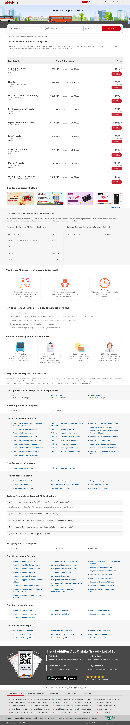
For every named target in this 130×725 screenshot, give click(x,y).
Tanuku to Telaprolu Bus (60, 488)
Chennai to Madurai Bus (85, 702)
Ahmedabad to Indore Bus (63, 709)
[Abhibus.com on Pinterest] (85, 687)
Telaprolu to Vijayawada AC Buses (25, 429)
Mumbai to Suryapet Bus (99, 634)
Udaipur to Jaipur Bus (84, 709)
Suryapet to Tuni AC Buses (61, 572)
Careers (47, 718)
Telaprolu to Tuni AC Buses (100, 440)
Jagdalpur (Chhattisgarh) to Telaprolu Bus (66, 485)
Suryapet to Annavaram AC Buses (63, 569)
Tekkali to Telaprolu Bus (99, 488)
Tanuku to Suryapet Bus (60, 638)
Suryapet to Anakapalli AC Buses (102, 574)
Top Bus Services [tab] (71, 693)
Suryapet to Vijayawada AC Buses (63, 565)
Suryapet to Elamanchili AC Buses (25, 576)
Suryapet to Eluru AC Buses (61, 576)
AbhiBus (8, 723)
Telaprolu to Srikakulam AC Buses (25, 444)
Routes (16, 718)
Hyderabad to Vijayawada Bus (43, 699)
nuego (15, 395)
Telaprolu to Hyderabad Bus (23, 468)
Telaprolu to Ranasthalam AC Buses (103, 444)
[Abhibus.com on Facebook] (68, 687)
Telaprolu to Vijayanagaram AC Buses (104, 437)
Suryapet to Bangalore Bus (61, 610)
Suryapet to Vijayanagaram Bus (101, 610)
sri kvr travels (95, 395)
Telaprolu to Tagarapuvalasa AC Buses (27, 440)
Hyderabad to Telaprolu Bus (23, 481)
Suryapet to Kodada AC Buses (24, 561)
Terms (64, 718)
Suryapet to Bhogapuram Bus (24, 618)
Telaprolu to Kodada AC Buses (62, 429)
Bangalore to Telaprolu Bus (100, 481)
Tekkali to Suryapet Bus (98, 638)
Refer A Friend (118, 2)
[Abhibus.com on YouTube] (75, 687)
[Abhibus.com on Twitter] (71, 687)
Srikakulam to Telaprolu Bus (23, 488)
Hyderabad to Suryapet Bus (23, 630)
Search (111, 28)
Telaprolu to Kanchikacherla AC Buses (104, 423)
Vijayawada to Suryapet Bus (61, 630)
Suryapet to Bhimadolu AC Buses (102, 586)
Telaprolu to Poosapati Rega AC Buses (65, 451)
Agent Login (79, 718)
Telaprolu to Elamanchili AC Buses (25, 455)
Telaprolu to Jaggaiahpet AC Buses (64, 433)
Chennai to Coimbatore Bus (108, 702)
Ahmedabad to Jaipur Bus (19, 709)
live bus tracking (41, 381)
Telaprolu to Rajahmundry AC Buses (26, 451)
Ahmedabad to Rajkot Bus (41, 709)
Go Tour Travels (57, 395)
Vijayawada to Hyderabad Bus (109, 699)
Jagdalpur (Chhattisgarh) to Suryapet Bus (66, 634)
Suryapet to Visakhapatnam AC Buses (27, 569)
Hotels (99, 2)
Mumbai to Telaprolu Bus (99, 485)
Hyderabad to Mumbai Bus (64, 699)
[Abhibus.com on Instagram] (78, 687)
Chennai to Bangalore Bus (63, 702)
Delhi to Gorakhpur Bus (62, 712)
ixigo (14, 723)
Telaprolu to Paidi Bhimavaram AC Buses (28, 448)
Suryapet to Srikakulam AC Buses (63, 580)
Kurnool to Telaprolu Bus (22, 485)
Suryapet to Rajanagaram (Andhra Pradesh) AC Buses (63, 590)
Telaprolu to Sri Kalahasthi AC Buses (103, 448)
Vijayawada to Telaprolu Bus (61, 481)
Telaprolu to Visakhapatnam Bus (63, 468)
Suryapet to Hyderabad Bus (23, 610)
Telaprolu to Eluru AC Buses (23, 433)
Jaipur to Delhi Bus (105, 709)
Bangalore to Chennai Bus (41, 702)
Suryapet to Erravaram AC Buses (102, 582)
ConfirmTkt (21, 723)
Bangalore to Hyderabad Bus (20, 702)
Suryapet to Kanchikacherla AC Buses (26, 565)
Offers (107, 2)
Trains (91, 2)
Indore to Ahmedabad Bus (107, 706)
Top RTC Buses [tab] (54, 693)
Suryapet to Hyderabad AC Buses (102, 567)
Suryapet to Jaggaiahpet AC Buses (64, 561)
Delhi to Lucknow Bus (40, 712)
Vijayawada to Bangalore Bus (86, 699)
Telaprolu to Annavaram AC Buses (64, 444)
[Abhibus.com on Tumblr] (81, 687)
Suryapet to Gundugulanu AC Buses (26, 586)
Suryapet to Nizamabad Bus (100, 614)
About (22, 718)
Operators (9, 718)
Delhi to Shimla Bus (83, 712)
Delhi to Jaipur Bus (105, 712)
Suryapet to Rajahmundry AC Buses (103, 571)
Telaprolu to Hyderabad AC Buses (25, 437)
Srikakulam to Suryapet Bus (23, 638)
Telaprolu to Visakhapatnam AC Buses (65, 437)
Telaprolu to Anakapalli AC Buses (63, 440)
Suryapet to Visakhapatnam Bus (24, 614)
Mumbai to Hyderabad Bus (42, 706)
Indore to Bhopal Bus (84, 706)
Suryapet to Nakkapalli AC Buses (102, 578)
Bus (84, 2)
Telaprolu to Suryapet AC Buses (101, 427)
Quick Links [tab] (87, 693)
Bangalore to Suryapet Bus (100, 630)
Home (11, 36)
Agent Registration (90, 718)
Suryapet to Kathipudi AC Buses (24, 572)
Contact (28, 718)
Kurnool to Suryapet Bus (22, 634)
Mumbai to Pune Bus (18, 706)
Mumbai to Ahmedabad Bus (64, 706)
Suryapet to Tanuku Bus (60, 614)
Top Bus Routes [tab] (15, 693)
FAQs (59, 718)
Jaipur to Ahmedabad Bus (19, 712)
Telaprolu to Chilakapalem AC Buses (64, 448)
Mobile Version (38, 718)
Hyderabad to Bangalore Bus (20, 699)
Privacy (70, 718)
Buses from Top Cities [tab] (35, 693)
